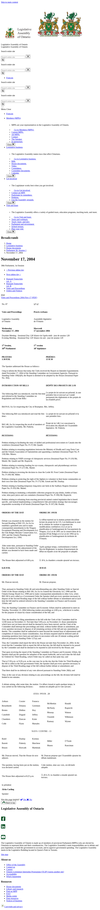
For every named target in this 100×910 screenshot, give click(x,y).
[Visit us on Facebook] (3, 820)
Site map (4, 854)
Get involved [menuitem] (11, 179)
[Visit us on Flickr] (2, 834)
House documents (13, 248)
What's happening (13, 876)
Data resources (12, 898)
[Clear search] (28, 57)
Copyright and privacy (13, 907)
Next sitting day (13, 274)
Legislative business (14, 246)
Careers (9, 869)
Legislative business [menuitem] (14, 147)
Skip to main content (9, 2)
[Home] (41, 42)
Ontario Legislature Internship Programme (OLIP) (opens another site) (35, 872)
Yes (25, 799)
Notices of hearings (14, 901)
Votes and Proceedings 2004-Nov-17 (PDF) (19, 297)
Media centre (11, 896)
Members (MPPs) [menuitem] (13, 118)
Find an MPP (11, 891)
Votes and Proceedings (15, 288)
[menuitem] (23, 130)
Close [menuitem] (9, 145)
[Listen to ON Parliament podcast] (2, 831)
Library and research (14, 889)
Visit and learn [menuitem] (12, 205)
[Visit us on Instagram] (2, 815)
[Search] (3, 60)
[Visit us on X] (2, 823)
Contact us (10, 867)
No (30, 799)
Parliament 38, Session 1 (16, 250)
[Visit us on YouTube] (3, 838)
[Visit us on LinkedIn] (3, 828)
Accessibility (11, 874)
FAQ (8, 894)
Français (9, 78)
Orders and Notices (14, 291)
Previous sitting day (15, 270)
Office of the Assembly (15, 865)
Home (8, 243)
